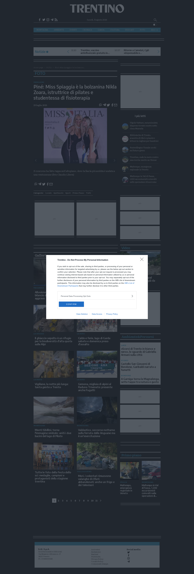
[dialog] (97, 287)
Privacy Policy (112, 314)
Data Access (97, 314)
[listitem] (97, 296)
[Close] (142, 260)
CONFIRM (71, 304)
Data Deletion (82, 314)
